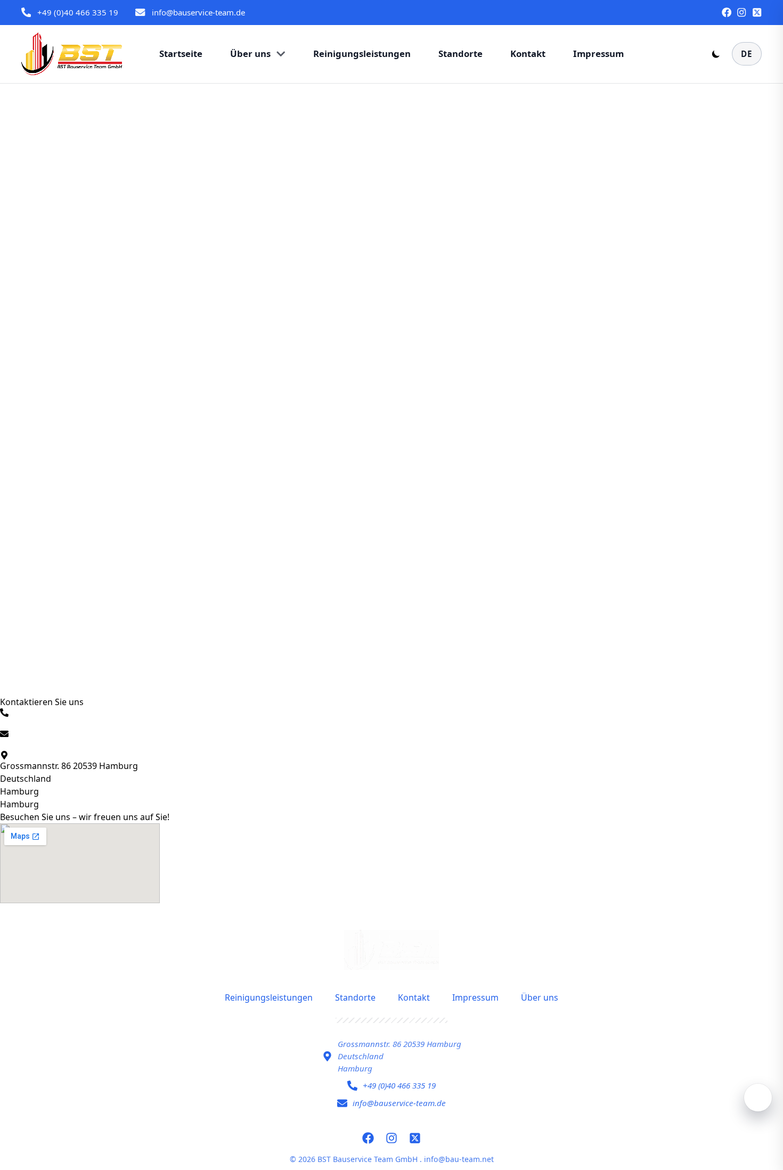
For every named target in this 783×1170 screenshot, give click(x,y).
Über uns (539, 997)
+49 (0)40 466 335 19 (77, 12)
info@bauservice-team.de (198, 12)
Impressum (475, 997)
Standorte (355, 997)
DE (747, 53)
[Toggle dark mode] (716, 54)
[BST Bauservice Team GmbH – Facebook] (726, 12)
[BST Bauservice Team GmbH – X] (757, 12)
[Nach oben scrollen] (758, 1097)
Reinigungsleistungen (269, 997)
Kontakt (414, 997)
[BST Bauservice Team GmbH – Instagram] (741, 12)
